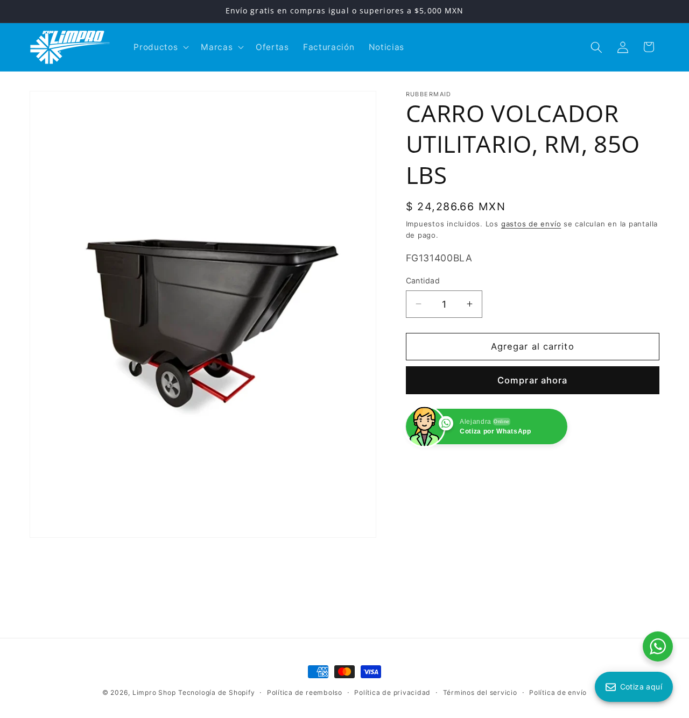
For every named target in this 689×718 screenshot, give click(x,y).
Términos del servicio (480, 692)
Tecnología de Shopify (216, 692)
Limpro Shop (153, 692)
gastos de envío (531, 223)
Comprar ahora (532, 380)
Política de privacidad (392, 692)
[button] (160, 47)
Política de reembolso (304, 692)
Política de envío (558, 692)
